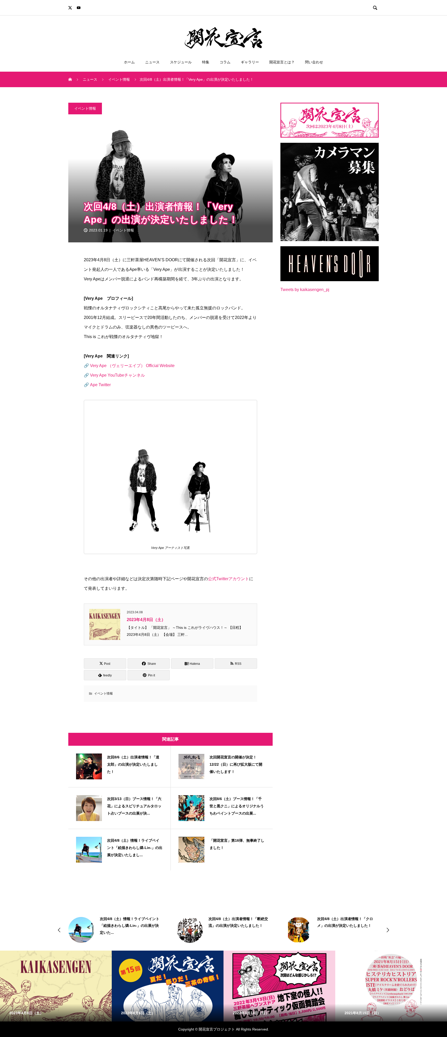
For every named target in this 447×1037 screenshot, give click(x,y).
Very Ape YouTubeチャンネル (117, 375)
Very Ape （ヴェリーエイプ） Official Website (132, 365)
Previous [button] (59, 929)
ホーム (129, 62)
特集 (205, 62)
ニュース (152, 62)
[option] (115, 930)
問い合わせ (314, 62)
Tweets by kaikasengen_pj (304, 289)
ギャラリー (250, 62)
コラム (225, 62)
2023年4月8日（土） (146, 619)
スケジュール (181, 62)
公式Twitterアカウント (228, 579)
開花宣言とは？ (282, 62)
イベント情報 (85, 108)
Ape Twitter (100, 385)
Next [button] (387, 929)
